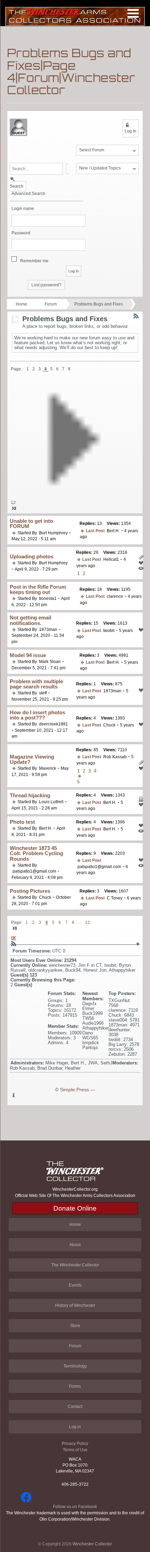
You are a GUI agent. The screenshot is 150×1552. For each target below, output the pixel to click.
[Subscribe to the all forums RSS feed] (13, 944)
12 (13, 502)
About (75, 1244)
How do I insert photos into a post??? (37, 715)
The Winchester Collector (75, 1265)
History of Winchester (75, 1305)
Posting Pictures (30, 891)
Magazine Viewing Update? (32, 759)
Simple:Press (74, 1089)
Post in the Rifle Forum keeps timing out (38, 589)
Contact (75, 1406)
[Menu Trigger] (133, 13)
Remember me (34, 260)
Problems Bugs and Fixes (98, 304)
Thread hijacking (30, 795)
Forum (51, 304)
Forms (75, 1386)
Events (75, 1285)
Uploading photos (31, 556)
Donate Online (75, 1208)
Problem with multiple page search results (36, 684)
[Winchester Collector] (75, 16)
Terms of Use (75, 1449)
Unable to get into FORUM (31, 523)
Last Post (95, 530)
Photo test (22, 821)
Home (21, 304)
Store (75, 1325)
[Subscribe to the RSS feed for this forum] (136, 316)
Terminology (75, 1366)
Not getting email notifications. (30, 620)
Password (21, 233)
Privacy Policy (75, 1443)
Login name (23, 208)
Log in (75, 1426)
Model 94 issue (28, 655)
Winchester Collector (92, 1544)
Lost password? (46, 284)
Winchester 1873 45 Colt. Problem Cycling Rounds (36, 853)
